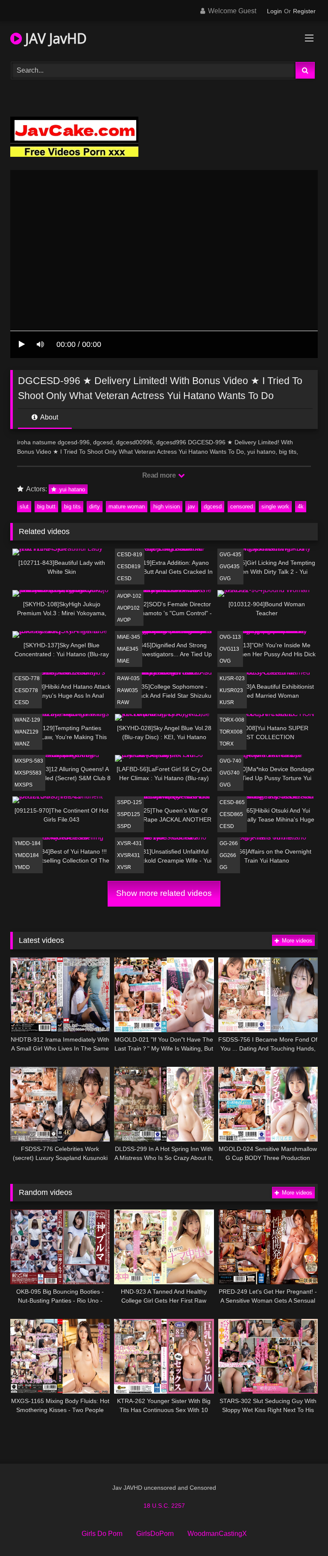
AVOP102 (128, 608)
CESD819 (129, 567)
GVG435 (230, 567)
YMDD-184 (28, 843)
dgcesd (213, 506)
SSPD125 (128, 814)
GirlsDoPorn (155, 1533)
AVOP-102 (129, 596)
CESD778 (26, 690)
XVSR (124, 867)
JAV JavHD (54, 38)
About (48, 417)
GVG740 (230, 773)
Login (274, 11)
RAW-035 (128, 678)
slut (24, 506)
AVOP (124, 620)
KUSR (227, 702)
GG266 (228, 855)
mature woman (126, 506)
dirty (94, 506)
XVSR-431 (129, 843)
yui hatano (71, 489)
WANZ (22, 744)
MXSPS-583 (29, 761)
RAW (123, 702)
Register (304, 11)
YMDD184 (27, 855)
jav (191, 506)
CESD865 (231, 814)
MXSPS (23, 785)
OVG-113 (230, 637)
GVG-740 (230, 761)
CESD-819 (129, 555)
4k (301, 506)
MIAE (123, 661)
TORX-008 (232, 720)
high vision (166, 506)
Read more (159, 475)
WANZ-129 (27, 720)
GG (223, 867)
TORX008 (231, 732)
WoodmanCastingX (217, 1533)
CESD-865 (232, 802)
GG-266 (229, 843)
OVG (225, 661)
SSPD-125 (129, 802)
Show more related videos (164, 893)
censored (241, 506)
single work (275, 506)
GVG (225, 578)
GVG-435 (230, 555)
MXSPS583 (28, 773)
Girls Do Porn (102, 1533)
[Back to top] (301, 1530)
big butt (46, 506)
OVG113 (229, 649)
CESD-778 (27, 678)
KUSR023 (231, 690)
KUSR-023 (232, 678)
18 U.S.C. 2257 (164, 1505)
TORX (227, 744)
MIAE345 (127, 649)
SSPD (124, 826)
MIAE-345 (128, 637)
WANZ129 (26, 732)
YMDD (22, 867)
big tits (72, 506)
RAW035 (127, 690)
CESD (124, 578)
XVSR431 (128, 855)
